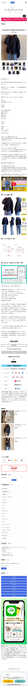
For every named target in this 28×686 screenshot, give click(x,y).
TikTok (14, 590)
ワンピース (4, 502)
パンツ (3, 516)
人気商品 (4, 494)
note (14, 592)
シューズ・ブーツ (6, 524)
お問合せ (4, 550)
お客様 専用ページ (6, 491)
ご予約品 (4, 538)
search (12, 2)
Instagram (14, 577)
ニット (3, 508)
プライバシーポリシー (6, 553)
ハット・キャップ (6, 527)
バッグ (3, 521)
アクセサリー (5, 532)
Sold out (14, 352)
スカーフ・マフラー (6, 530)
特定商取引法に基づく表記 (7, 555)
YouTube (14, 587)
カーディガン (5, 510)
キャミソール (5, 519)
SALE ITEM (4, 488)
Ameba (14, 595)
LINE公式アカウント (14, 582)
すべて (4, 460)
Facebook (14, 585)
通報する (14, 359)
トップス (4, 499)
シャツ (3, 505)
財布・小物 (4, 535)
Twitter (14, 579)
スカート (4, 513)
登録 (4, 568)
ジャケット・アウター (6, 497)
